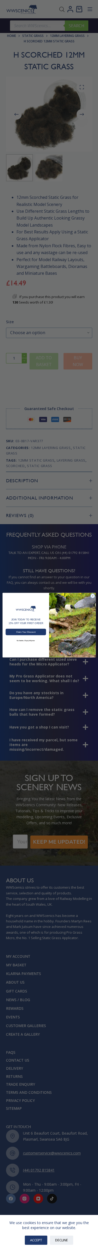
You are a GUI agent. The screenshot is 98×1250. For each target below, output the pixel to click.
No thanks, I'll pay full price (26, 640)
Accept (36, 1240)
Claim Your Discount (25, 632)
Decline (61, 1240)
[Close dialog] (92, 596)
